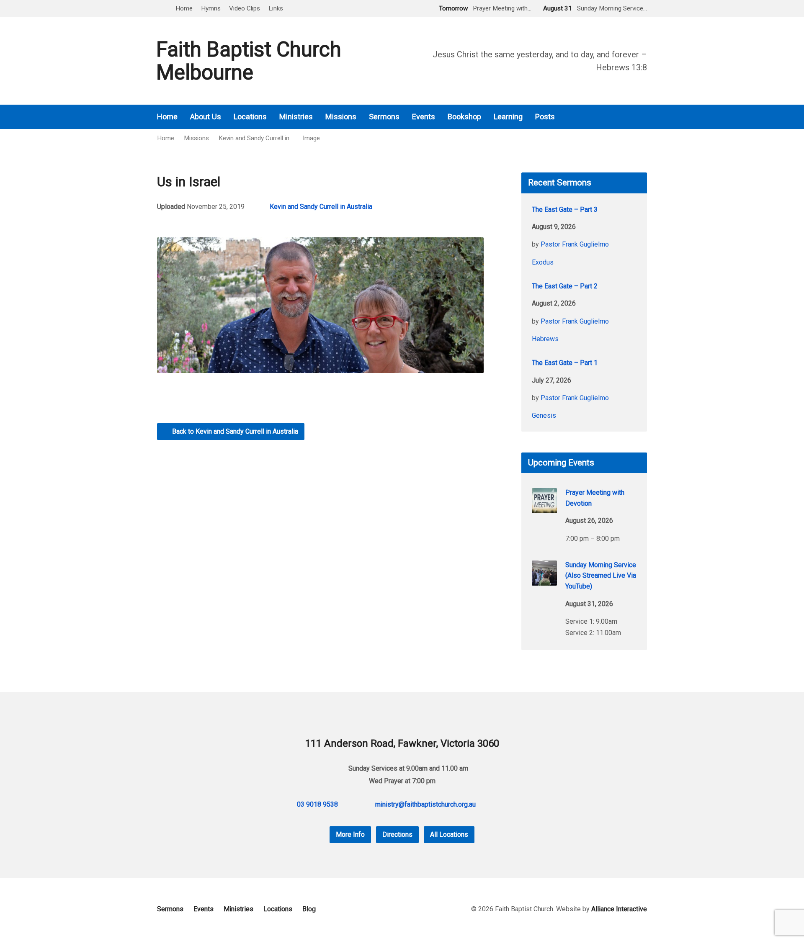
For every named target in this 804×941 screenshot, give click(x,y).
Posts (545, 117)
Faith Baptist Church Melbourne (248, 61)
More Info (350, 834)
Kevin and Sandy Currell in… (256, 138)
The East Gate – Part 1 (565, 363)
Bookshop (464, 117)
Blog (309, 909)
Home (184, 8)
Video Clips (244, 8)
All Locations (449, 834)
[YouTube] (643, 117)
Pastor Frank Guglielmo (575, 244)
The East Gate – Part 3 (565, 209)
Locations (250, 117)
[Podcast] (620, 117)
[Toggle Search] (160, 9)
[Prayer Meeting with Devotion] (544, 508)
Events (423, 117)
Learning (508, 117)
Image (311, 138)
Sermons (384, 117)
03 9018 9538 (317, 804)
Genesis (544, 415)
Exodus (543, 262)
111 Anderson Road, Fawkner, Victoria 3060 (402, 743)
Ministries (296, 117)
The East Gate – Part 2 (565, 286)
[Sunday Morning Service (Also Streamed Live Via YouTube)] (544, 580)
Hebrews (545, 339)
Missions (340, 117)
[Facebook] (632, 117)
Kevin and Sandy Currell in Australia (321, 207)
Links (275, 8)
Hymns (211, 8)
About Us (205, 117)
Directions (397, 834)
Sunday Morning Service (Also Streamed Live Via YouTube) (600, 575)
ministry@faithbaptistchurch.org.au (425, 804)
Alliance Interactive (619, 909)
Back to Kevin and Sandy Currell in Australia (234, 431)
